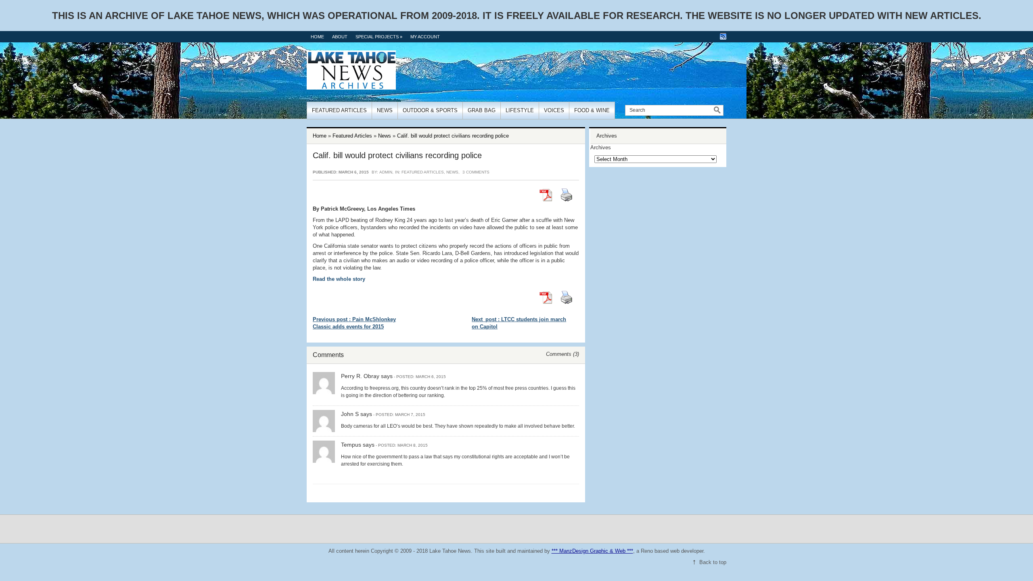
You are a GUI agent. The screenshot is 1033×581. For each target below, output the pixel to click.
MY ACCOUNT (425, 36)
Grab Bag (482, 110)
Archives (600, 147)
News (385, 110)
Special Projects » (378, 36)
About (339, 36)
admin (385, 172)
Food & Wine (592, 110)
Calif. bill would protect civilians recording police (453, 136)
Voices (554, 110)
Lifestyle (520, 110)
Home (317, 36)
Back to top (712, 562)
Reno (647, 551)
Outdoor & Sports (430, 110)
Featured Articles (339, 110)
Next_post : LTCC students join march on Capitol (519, 323)
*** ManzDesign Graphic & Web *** (592, 551)
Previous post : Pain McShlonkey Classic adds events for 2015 (354, 323)
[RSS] (723, 36)
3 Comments (475, 172)
